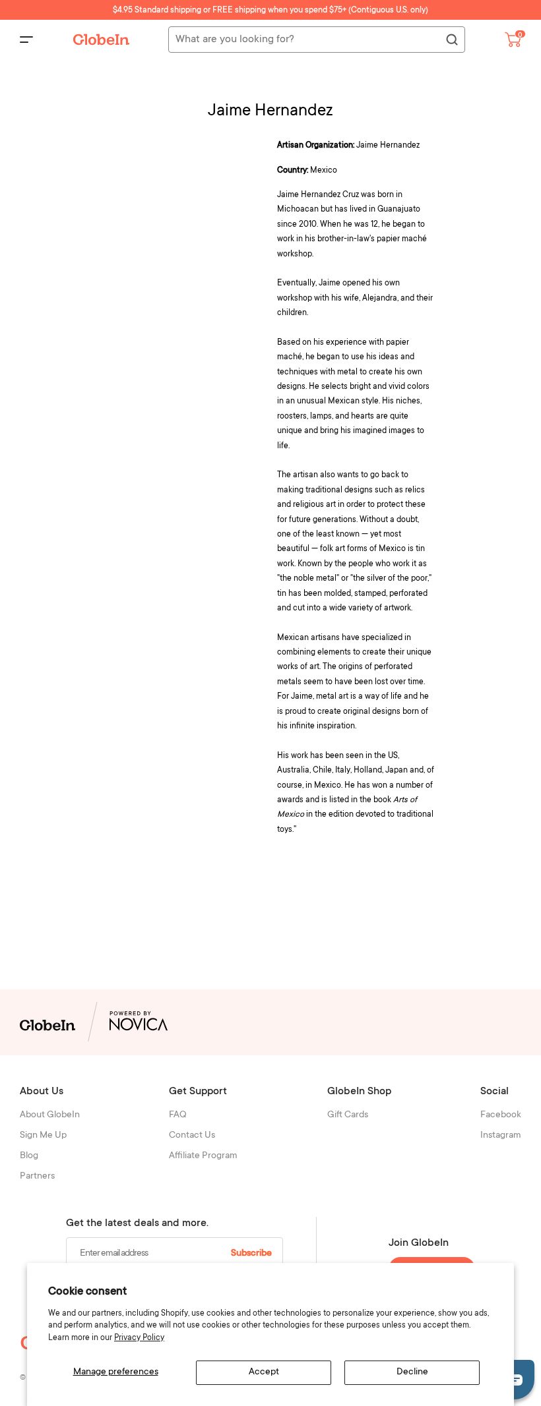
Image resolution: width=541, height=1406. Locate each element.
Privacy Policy (139, 1338)
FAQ (178, 1115)
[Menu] (26, 39)
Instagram (500, 1135)
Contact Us (192, 1135)
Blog (29, 1156)
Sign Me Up (43, 1135)
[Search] (451, 40)
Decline (412, 1372)
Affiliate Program (203, 1156)
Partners (37, 1176)
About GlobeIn (50, 1115)
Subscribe (251, 1253)
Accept (264, 1372)
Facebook (500, 1115)
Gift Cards (347, 1115)
